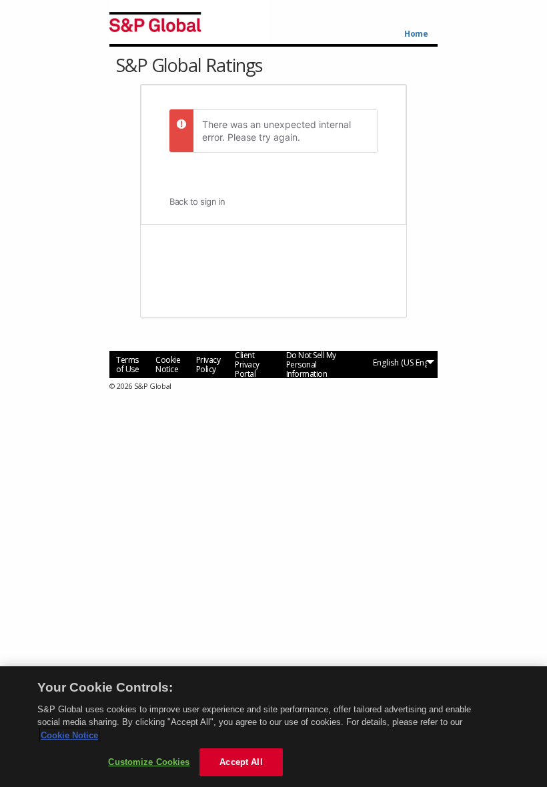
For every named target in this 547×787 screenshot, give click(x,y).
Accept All (240, 762)
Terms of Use (127, 364)
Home (416, 34)
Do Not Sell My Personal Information (311, 365)
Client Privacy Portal (247, 365)
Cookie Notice (167, 364)
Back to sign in (197, 201)
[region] (273, 726)
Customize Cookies (148, 762)
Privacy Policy (208, 364)
